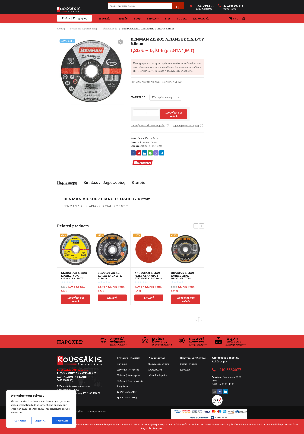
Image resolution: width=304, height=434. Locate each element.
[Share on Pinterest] (138, 152)
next (201, 225)
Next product (201, 319)
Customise (20, 420)
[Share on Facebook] (133, 152)
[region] (41, 409)
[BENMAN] (142, 162)
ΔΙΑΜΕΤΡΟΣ (138, 97)
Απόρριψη (157, 428)
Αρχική (61, 28)
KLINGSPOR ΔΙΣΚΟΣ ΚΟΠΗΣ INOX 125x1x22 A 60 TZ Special (74, 277)
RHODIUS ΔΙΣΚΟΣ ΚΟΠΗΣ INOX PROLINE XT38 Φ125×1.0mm (182, 277)
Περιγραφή (67, 182)
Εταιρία (138, 182)
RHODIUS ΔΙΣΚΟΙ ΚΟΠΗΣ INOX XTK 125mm (110, 275)
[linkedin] (225, 391)
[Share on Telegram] (161, 152)
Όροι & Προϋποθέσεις (97, 411)
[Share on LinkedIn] (144, 152)
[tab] (67, 182)
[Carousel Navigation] (198, 225)
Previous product (196, 319)
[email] (214, 391)
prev (195, 225)
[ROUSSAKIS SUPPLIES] (68, 9)
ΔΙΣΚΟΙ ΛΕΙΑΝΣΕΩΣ (151, 145)
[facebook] (219, 391)
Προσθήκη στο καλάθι (174, 114)
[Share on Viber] (155, 152)
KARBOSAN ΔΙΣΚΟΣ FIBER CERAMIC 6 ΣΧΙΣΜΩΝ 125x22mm (148, 275)
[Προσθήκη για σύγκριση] (201, 125)
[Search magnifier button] (177, 7)
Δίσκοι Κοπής (110, 28)
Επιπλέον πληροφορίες (104, 182)
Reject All (41, 420)
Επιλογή (112, 297)
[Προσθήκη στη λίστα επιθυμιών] (167, 125)
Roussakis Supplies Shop (84, 28)
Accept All (62, 420)
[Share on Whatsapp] (150, 152)
